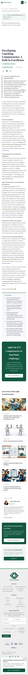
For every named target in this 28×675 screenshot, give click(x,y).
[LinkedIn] (10, 656)
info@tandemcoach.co (7, 654)
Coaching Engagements (20, 586)
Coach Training (7, 632)
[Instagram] (18, 656)
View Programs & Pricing (22, 2)
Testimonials (20, 604)
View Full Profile (9, 517)
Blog (6, 8)
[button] (3, 71)
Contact (8, 600)
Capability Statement (20, 606)
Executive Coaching (7, 586)
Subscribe (6, 636)
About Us (8, 598)
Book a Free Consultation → (14, 375)
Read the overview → (7, 17)
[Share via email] (10, 71)
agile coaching (9, 186)
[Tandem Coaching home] (6, 2)
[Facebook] (13, 656)
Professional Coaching (13, 8)
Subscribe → (14, 558)
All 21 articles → (6, 18)
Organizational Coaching (21, 632)
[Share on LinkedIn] (6, 71)
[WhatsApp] (15, 656)
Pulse (20, 602)
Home (3, 8)
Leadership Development (7, 589)
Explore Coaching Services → (14, 540)
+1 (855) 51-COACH (11, 652)
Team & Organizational (7, 591)
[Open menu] (25, 2)
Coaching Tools (7, 604)
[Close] (25, 659)
